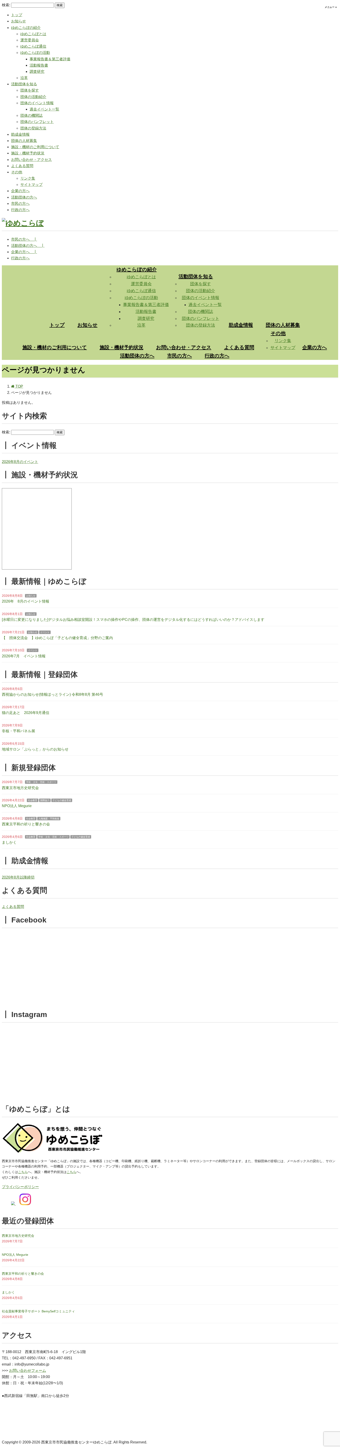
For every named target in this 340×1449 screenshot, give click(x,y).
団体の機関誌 (31, 115)
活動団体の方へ (24, 197)
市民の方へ (20, 203)
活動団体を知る (24, 84)
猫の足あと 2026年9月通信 (25, 713)
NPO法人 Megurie (17, 806)
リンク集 (27, 178)
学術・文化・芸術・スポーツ (41, 782)
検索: (6, 5)
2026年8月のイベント (20, 462)
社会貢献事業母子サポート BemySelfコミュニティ (38, 1311)
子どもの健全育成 (62, 800)
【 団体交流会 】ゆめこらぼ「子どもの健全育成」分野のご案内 (57, 638)
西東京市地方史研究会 (20, 788)
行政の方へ (20, 210)
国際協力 (44, 800)
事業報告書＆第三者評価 (50, 59)
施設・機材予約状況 (27, 153)
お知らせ (18, 21)
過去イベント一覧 (44, 109)
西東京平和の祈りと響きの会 (26, 824)
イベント (44, 632)
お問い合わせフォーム (27, 1370)
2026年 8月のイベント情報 (25, 601)
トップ (16, 15)
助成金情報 (20, 134)
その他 (16, 172)
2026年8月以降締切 (18, 877)
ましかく (9, 842)
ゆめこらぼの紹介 (26, 28)
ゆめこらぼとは (33, 34)
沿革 (24, 78)
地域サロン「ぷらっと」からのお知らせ (35, 749)
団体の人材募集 (24, 141)
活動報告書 (39, 65)
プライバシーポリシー (20, 1187)
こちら (23, 1172)
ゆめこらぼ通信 (33, 46)
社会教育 (32, 800)
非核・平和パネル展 (18, 731)
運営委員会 (29, 40)
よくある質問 (22, 166)
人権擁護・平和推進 (48, 818)
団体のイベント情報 (37, 103)
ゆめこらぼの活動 (35, 53)
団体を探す (29, 90)
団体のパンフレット (37, 122)
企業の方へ (20, 191)
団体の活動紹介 (33, 97)
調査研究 (37, 72)
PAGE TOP (328, 1402)
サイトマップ (31, 185)
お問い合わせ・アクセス (31, 160)
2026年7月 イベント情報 (24, 656)
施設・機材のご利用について (35, 147)
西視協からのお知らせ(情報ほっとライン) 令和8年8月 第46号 (52, 694)
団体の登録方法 (33, 128)
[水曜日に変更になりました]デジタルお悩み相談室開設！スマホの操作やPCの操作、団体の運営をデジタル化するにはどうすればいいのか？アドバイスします (133, 620)
